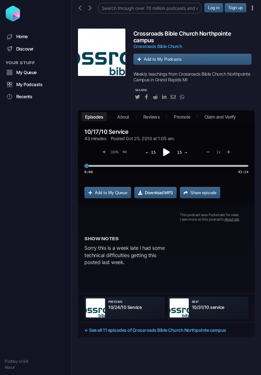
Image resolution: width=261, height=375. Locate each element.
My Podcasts (29, 84)
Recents (24, 96)
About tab (231, 219)
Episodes (94, 116)
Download (159, 192)
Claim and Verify (220, 116)
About (10, 367)
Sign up (236, 7)
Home (22, 36)
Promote (182, 116)
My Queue (26, 72)
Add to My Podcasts (163, 59)
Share (203, 192)
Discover (24, 48)
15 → (182, 152)
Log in (213, 7)
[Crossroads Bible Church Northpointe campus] (101, 68)
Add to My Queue (111, 192)
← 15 (151, 152)
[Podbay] (13, 19)
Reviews (151, 116)
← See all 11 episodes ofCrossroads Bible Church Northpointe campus (155, 330)
